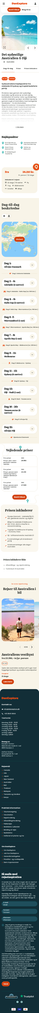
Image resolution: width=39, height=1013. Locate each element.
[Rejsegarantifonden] (11, 996)
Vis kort (19, 239)
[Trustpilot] (27, 996)
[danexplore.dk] (10, 698)
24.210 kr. (28, 172)
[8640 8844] (35, 3)
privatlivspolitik (11, 978)
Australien (10, 62)
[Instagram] (21, 1002)
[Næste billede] (34, 47)
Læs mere (8, 681)
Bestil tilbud (19, 497)
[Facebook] (17, 1002)
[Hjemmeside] (19, 4)
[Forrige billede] (28, 47)
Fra (7, 172)
